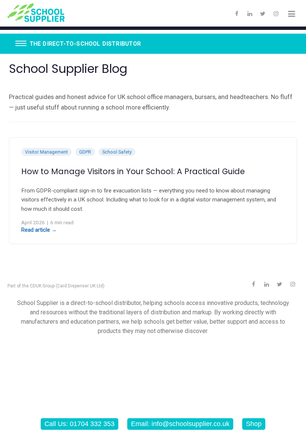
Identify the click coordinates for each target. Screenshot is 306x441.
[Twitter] (263, 14)
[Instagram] (276, 14)
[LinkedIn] (250, 14)
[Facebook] (237, 14)
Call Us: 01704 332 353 (79, 424)
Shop (254, 424)
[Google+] (266, 284)
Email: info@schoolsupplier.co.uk (180, 424)
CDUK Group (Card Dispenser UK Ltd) (67, 286)
